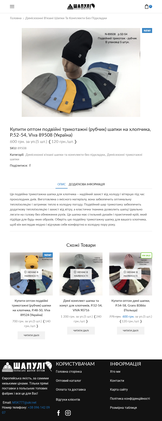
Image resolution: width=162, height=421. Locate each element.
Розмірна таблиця (123, 408)
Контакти (117, 381)
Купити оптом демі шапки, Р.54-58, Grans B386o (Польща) (130, 305)
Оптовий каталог (68, 381)
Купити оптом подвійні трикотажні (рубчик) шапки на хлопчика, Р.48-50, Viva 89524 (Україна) (31, 308)
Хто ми (115, 371)
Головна (16, 18)
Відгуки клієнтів (68, 399)
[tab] (62, 184)
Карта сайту (119, 389)
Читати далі (31, 335)
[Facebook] (29, 165)
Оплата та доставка (71, 389)
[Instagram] (68, 413)
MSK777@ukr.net (24, 402)
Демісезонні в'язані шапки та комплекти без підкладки (66, 18)
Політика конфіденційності (130, 398)
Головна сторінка (69, 371)
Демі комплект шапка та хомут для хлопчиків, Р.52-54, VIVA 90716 (80, 305)
